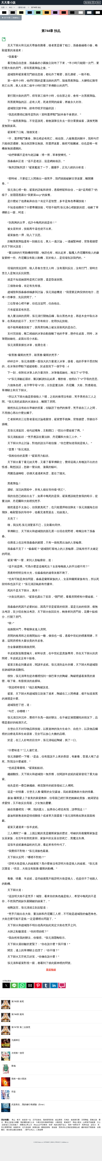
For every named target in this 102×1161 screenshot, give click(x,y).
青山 (14, 1120)
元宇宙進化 (37, 1120)
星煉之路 (94, 1120)
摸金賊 (54, 1127)
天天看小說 (8, 2)
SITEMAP (47, 1142)
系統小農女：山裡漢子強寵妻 (84, 1122)
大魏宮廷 (59, 1122)
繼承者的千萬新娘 (88, 1127)
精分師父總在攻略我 (14, 1130)
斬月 (19, 1120)
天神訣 (67, 1120)
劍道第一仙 (26, 1120)
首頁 (2, 7)
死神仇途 (85, 1125)
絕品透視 (59, 1120)
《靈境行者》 (22, 7)
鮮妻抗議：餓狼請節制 (42, 1127)
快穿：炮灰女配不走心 (58, 1125)
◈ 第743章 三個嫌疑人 (11, 18)
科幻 (10, 7)
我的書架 (88, 3)
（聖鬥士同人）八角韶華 (33, 1130)
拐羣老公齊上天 (26, 1125)
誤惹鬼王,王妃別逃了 (10, 1125)
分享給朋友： (7, 981)
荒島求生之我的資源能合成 (69, 1127)
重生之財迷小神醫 (12, 1122)
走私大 (93, 1125)
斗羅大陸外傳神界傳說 (45, 1122)
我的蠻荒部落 (48, 1120)
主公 (99, 1122)
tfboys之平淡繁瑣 (41, 1125)
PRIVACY (58, 1142)
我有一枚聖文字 (74, 1125)
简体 (98, 3)
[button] (6, 985)
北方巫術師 (26, 1127)
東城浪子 (67, 1122)
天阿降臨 (85, 1120)
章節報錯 (51, 969)
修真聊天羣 (75, 1120)
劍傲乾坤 (17, 1127)
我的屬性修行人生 (27, 1122)
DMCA (52, 1142)
